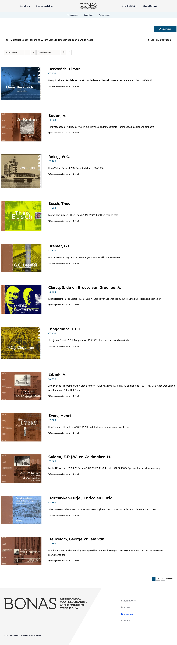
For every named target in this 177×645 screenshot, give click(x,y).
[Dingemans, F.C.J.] (21, 343)
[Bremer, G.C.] (21, 258)
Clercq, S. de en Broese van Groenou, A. (84, 287)
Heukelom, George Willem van (76, 539)
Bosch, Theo (59, 203)
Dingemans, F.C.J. (64, 329)
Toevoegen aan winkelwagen (60, 86)
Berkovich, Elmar (64, 69)
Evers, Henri (59, 415)
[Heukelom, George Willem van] (21, 551)
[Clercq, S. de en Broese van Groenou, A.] (21, 299)
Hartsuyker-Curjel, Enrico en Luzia (80, 498)
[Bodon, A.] (21, 127)
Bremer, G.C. (59, 246)
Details (77, 86)
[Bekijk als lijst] (68, 52)
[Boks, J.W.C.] (21, 171)
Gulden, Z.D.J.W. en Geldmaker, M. (79, 456)
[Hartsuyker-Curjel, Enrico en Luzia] (21, 510)
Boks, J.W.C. (59, 156)
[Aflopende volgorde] (33, 52)
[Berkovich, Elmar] (21, 83)
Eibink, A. (57, 374)
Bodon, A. (57, 115)
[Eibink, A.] (21, 386)
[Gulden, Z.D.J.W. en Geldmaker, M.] (21, 468)
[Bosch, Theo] (21, 216)
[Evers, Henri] (21, 427)
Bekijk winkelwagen (161, 39)
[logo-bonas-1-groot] (88, 4)
